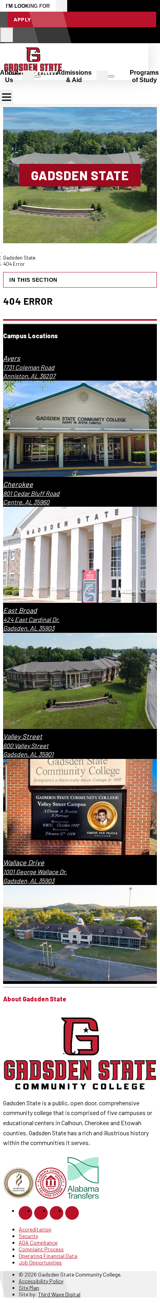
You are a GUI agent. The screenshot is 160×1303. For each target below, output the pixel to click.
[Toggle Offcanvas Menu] (6, 97)
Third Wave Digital (59, 1294)
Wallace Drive (23, 862)
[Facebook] (25, 1213)
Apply (22, 19)
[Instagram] (41, 1213)
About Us (9, 76)
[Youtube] (72, 1213)
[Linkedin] (56, 1213)
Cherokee (18, 484)
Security (28, 1236)
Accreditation (35, 1229)
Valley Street (22, 736)
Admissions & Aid (74, 76)
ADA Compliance (38, 1242)
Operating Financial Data (48, 1255)
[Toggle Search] (7, 35)
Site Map (29, 1287)
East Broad (20, 610)
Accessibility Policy (41, 1281)
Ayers (11, 358)
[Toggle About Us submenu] (38, 76)
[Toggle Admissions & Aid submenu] (111, 76)
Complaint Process (41, 1249)
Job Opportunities (40, 1262)
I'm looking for (28, 6)
